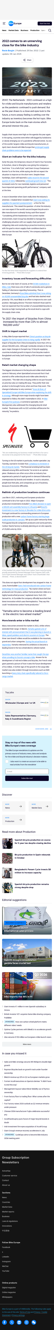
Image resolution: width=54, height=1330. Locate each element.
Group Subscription (15, 1157)
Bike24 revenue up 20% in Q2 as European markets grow (27, 1077)
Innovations (7, 1226)
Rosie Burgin (8, 50)
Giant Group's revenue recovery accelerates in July (24, 1131)
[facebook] (4, 1322)
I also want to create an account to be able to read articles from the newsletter (28, 763)
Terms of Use (25, 1312)
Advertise (6, 1171)
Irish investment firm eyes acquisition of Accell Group (25, 1127)
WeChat (5, 1266)
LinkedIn (5, 1257)
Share (29, 60)
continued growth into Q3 (35, 181)
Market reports (8, 1212)
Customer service (9, 1175)
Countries (6, 1202)
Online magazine (9, 1292)
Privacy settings (18, 1315)
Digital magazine (9, 1288)
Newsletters (10, 1162)
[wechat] (33, 1322)
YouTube (5, 1271)
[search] (50, 30)
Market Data (7, 1207)
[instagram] (26, 1322)
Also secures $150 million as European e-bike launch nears (27, 1037)
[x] (11, 1322)
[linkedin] (19, 1322)
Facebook (6, 1247)
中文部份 (5, 1231)
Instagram (6, 1261)
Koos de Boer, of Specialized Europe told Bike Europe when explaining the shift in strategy (26, 392)
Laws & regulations (10, 1221)
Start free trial (45, 24)
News (4, 1197)
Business (5, 1216)
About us (6, 1185)
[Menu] (4, 23)
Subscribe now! (27, 778)
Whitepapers (7, 1297)
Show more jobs (41, 729)
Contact (5, 1180)
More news (27, 1044)
